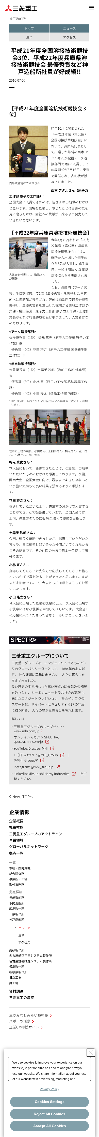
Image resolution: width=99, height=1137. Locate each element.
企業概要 (16, 820)
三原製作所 (16, 914)
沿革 (29, 37)
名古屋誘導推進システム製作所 (30, 961)
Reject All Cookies (49, 1114)
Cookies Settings (49, 1102)
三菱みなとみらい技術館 (28, 1015)
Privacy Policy (49, 1089)
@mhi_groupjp (42, 766)
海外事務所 (16, 884)
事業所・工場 (18, 879)
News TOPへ (23, 796)
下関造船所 (16, 903)
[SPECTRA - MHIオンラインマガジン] (49, 637)
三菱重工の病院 (21, 997)
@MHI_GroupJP (26, 760)
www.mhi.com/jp (26, 731)
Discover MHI (38, 748)
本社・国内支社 (19, 868)
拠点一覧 (16, 853)
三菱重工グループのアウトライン (35, 833)
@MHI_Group (48, 754)
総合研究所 (16, 873)
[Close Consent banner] (91, 1053)
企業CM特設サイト (24, 1026)
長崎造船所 (16, 897)
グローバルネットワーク (28, 846)
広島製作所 (16, 908)
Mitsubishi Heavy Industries (48, 773)
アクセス (69, 37)
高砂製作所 (16, 950)
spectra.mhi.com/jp (28, 741)
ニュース (69, 28)
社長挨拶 (16, 827)
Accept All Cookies (49, 1126)
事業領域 (16, 840)
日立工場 (15, 977)
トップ (29, 28)
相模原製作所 (18, 972)
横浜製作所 (16, 966)
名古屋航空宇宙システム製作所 (30, 955)
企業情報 (19, 812)
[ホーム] (21, 7)
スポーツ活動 (19, 1021)
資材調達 (16, 991)
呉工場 (13, 983)
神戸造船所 (16, 919)
